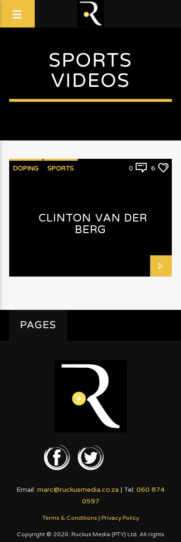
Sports (60, 168)
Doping (26, 168)
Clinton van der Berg (93, 223)
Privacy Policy (120, 517)
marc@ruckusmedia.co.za (78, 490)
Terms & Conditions (69, 517)
